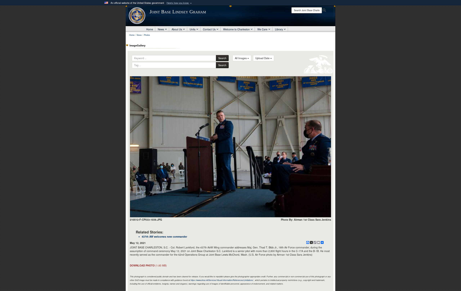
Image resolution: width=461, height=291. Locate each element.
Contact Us (209, 29)
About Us (177, 29)
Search (222, 58)
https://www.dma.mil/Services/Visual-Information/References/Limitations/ (222, 280)
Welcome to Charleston (236, 29)
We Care (262, 29)
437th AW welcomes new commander (164, 236)
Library (279, 29)
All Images (241, 58)
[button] (180, 3)
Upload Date (262, 58)
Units (192, 29)
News (161, 29)
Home (149, 29)
